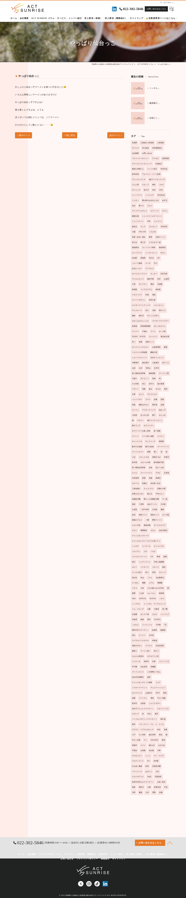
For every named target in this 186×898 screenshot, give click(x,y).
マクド (147, 399)
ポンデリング (137, 693)
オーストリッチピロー (140, 347)
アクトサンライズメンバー (142, 164)
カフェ (164, 211)
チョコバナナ (149, 489)
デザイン (140, 420)
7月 (165, 625)
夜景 (150, 237)
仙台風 (151, 750)
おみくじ (148, 771)
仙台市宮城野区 (138, 677)
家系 (165, 693)
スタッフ (145, 185)
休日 (153, 190)
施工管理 (152, 735)
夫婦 (153, 310)
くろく (150, 578)
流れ (133, 635)
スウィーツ (154, 211)
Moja (142, 578)
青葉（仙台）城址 (138, 237)
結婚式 (154, 630)
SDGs (149, 714)
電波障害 (135, 247)
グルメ (149, 206)
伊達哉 (154, 640)
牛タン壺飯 (161, 698)
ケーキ (147, 263)
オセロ (158, 389)
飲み (150, 389)
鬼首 (133, 504)
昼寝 (165, 347)
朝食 (133, 787)
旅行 (133, 562)
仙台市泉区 (163, 530)
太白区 (151, 635)
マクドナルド (152, 394)
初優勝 (153, 667)
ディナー (135, 331)
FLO (155, 263)
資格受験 (152, 373)
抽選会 (158, 478)
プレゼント (153, 227)
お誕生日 (148, 693)
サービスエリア (159, 525)
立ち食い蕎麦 (137, 766)
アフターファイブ (148, 410)
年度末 (166, 457)
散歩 (164, 567)
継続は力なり (144, 405)
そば (133, 457)
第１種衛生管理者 (138, 373)
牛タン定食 (136, 740)
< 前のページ (23, 135)
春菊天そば (156, 457)
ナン (145, 740)
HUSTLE (153, 598)
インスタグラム (146, 289)
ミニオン (135, 200)
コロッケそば (144, 457)
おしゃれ (162, 415)
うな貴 (141, 593)
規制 (165, 557)
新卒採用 (135, 174)
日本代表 (164, 274)
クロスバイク (137, 295)
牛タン (163, 253)
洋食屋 (134, 619)
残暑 (133, 698)
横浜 (133, 724)
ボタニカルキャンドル (140, 321)
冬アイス (165, 363)
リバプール (146, 546)
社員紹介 (158, 164)
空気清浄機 (156, 766)
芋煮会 (134, 750)
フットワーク (137, 195)
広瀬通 (159, 284)
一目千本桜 (145, 509)
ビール (134, 473)
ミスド (158, 682)
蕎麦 (162, 509)
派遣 (165, 729)
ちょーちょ (151, 593)
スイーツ (135, 436)
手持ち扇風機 (159, 562)
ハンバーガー (137, 399)
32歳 (133, 232)
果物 (142, 619)
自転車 (158, 289)
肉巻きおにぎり (138, 494)
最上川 (149, 494)
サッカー (153, 274)
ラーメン (135, 410)
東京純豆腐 (165, 336)
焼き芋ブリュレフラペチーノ (143, 709)
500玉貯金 (161, 195)
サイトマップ (118, 859)
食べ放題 (157, 431)
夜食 (152, 698)
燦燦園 (159, 583)
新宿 (163, 740)
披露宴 (162, 630)
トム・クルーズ (138, 609)
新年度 (134, 462)
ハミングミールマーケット (152, 216)
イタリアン (136, 551)
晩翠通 (161, 593)
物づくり (162, 310)
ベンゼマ (135, 546)
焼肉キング (155, 515)
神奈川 (141, 787)
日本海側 (135, 478)
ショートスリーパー (139, 358)
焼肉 (153, 378)
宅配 (143, 389)
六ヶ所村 (142, 735)
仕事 (133, 394)
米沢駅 (156, 761)
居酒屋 (143, 258)
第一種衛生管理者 (138, 467)
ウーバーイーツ (163, 447)
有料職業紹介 (157, 148)
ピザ (145, 551)
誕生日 (134, 227)
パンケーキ (136, 661)
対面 (147, 295)
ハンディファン (144, 562)
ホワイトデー (149, 426)
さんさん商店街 (138, 656)
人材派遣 (160, 143)
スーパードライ (146, 473)
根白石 (141, 316)
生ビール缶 (160, 467)
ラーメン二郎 (164, 373)
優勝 (143, 583)
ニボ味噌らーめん (154, 672)
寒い (155, 452)
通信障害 (162, 247)
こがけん (135, 625)
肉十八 (156, 651)
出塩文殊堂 (160, 646)
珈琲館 (161, 441)
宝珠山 (148, 368)
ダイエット (145, 378)
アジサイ (148, 646)
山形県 (166, 279)
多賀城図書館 (145, 326)
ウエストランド (138, 761)
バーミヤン (143, 698)
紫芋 (156, 714)
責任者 (154, 405)
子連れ (144, 331)
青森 (150, 478)
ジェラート (158, 221)
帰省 (158, 557)
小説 (142, 588)
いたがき (152, 232)
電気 (154, 792)
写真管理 (158, 777)
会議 (162, 405)
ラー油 (164, 499)
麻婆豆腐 (135, 216)
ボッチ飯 (165, 515)
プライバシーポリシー (140, 158)
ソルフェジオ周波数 (139, 352)
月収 (133, 792)
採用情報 (165, 158)
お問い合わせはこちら (156, 9)
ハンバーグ (165, 614)
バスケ (161, 598)
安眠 (140, 342)
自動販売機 (136, 499)
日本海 (166, 473)
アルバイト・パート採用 (151, 174)
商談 (153, 295)
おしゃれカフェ (159, 326)
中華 (148, 221)
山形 (133, 368)
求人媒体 (145, 148)
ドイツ (143, 745)
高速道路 (147, 525)
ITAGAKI (142, 232)
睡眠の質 (153, 352)
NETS (158, 693)
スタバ (134, 530)
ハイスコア (149, 195)
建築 (140, 792)
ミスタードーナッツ (139, 688)
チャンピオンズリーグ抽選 (142, 682)
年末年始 (164, 169)
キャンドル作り (153, 316)
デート (153, 331)
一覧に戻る (69, 135)
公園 (148, 609)
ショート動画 (137, 263)
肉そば (134, 242)
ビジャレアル (159, 546)
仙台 (133, 206)
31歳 (149, 787)
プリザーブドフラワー (160, 321)
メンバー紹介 (152, 169)
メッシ (147, 756)
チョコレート (137, 310)
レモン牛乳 (136, 525)
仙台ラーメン (152, 504)
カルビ (154, 614)
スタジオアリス (138, 777)
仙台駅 (134, 258)
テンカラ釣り (137, 572)
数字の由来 (149, 447)
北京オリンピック (157, 358)
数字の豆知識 (137, 447)
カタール (135, 483)
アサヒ (158, 473)
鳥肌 (133, 405)
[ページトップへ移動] (170, 842)
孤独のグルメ (137, 520)
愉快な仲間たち (138, 169)
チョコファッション (157, 688)
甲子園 (134, 667)
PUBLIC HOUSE (138, 336)
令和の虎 (152, 300)
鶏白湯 (162, 719)
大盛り (134, 378)
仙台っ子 (162, 410)
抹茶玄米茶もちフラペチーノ (143, 782)
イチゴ (134, 588)
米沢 (159, 279)
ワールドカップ (138, 279)
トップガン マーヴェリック (154, 604)
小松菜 (134, 415)
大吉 (157, 771)
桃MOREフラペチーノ (140, 630)
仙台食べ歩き (156, 483)
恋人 (147, 310)
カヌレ (153, 530)
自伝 (158, 729)
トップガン (136, 604)
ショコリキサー (155, 703)
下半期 (158, 625)
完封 (165, 389)
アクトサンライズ (138, 179)
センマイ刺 (145, 614)
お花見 (134, 509)
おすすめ (161, 745)
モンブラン (143, 284)
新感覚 (134, 289)
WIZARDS (154, 740)
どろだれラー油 (155, 242)
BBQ (154, 572)
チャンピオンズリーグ (140, 536)
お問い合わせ (147, 153)
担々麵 (164, 609)
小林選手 (155, 363)
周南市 (134, 745)
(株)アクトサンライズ (157, 179)
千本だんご (160, 494)
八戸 (133, 735)
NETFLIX (142, 598)
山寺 (140, 368)
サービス (135, 148)
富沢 (149, 619)
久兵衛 (163, 504)
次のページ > (115, 135)
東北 (160, 735)
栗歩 (152, 284)
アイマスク (149, 268)
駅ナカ (141, 206)
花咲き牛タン (137, 646)
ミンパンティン (138, 221)
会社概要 (135, 153)
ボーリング (136, 190)
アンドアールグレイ (139, 211)
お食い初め (161, 782)
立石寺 (156, 368)
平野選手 (135, 363)
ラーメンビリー (138, 452)
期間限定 (144, 530)
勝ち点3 (152, 745)
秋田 (147, 766)
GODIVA (157, 619)
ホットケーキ (137, 441)
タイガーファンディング (141, 305)
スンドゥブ (153, 336)
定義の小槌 (161, 489)
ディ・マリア (159, 756)
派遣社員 (157, 787)
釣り (147, 572)
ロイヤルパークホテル (140, 640)
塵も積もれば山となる (150, 200)
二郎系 (141, 504)
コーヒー (160, 436)
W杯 (159, 750)
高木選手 (145, 363)
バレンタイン (159, 305)
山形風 (143, 750)
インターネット (151, 253)
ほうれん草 (145, 415)
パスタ (153, 551)
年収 (165, 787)
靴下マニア (136, 426)
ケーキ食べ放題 (148, 436)
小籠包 (156, 609)
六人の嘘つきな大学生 (155, 588)
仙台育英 (144, 667)
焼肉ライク (143, 515)
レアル (151, 583)
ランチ (143, 227)
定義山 (144, 483)
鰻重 (133, 593)
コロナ (161, 185)
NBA (134, 598)
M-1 (148, 761)
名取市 (146, 661)
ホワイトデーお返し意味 (141, 431)
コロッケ (155, 567)
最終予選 (150, 279)
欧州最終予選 (159, 462)
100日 (149, 777)
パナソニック (137, 771)
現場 (143, 478)
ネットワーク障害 (148, 247)
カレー (134, 567)
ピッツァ (142, 635)
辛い (133, 342)
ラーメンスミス (138, 672)
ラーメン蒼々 (145, 651)
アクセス (155, 158)
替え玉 (143, 242)
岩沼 (133, 515)
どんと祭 (135, 185)
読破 (162, 399)
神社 (153, 185)
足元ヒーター (137, 268)
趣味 (133, 316)
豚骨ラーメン (157, 520)
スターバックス (163, 709)
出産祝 (143, 703)
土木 (147, 792)
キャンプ (162, 572)
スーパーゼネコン (138, 300)
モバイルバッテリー (139, 274)
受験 (148, 452)
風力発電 (160, 384)
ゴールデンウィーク (139, 557)
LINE (161, 190)
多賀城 (134, 326)
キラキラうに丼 (153, 656)
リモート (135, 389)
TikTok (151, 258)
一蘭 (147, 520)
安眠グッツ (150, 342)
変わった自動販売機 (151, 499)
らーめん (135, 583)
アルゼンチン (137, 756)
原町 (148, 677)
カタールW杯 (145, 462)
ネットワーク (137, 253)
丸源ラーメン (161, 237)
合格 (150, 467)
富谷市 (134, 703)
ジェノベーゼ (164, 661)
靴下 (153, 415)
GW (151, 557)
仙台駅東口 (160, 578)
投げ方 (146, 190)
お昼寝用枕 (156, 347)
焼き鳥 (134, 578)
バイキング (145, 567)
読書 (155, 399)
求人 (143, 384)
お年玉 (164, 200)
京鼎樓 (134, 614)
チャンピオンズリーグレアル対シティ (146, 541)
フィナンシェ (147, 625)
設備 (160, 792)
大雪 (133, 284)
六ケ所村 (135, 384)
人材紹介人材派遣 (147, 143)
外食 (153, 661)
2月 (158, 258)
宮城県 (134, 143)
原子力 (151, 384)
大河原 (154, 509)
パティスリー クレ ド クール (151, 724)
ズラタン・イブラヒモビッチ (143, 729)
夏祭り (134, 651)
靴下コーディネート (154, 420)
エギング (135, 714)
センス (141, 394)
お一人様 (162, 331)
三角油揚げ (136, 489)
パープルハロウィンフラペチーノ (144, 719)
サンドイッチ (150, 441)
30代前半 (164, 227)
